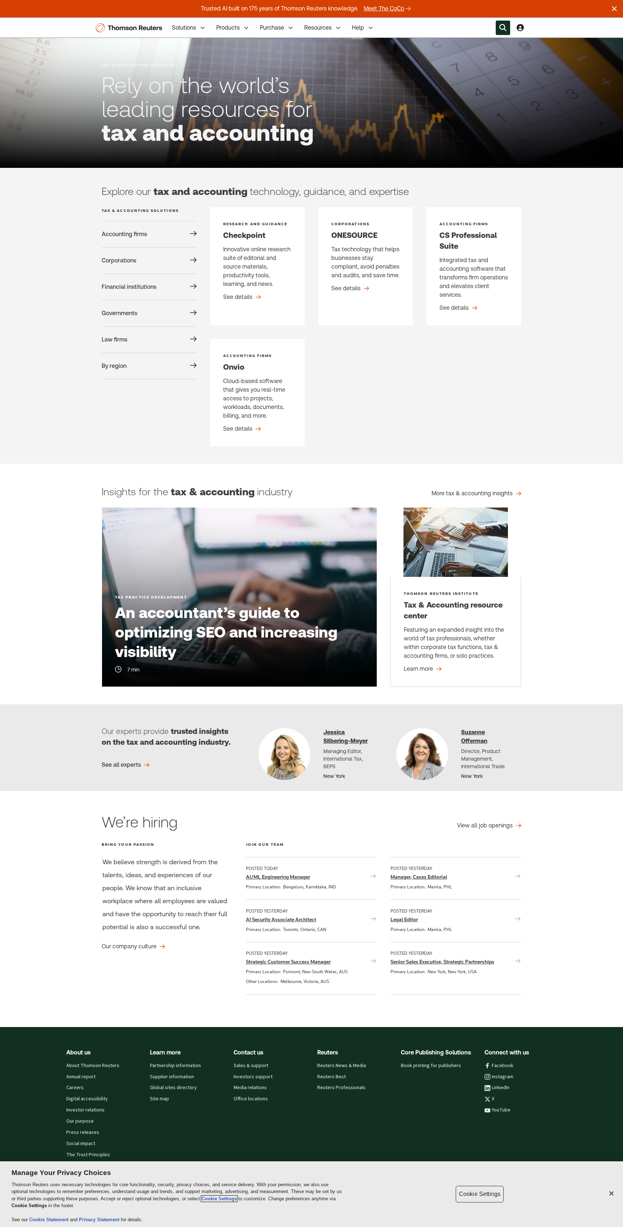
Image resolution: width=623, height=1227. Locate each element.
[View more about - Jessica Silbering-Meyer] (284, 754)
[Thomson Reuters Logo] (130, 27)
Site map (159, 1099)
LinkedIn (500, 1087)
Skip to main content (32, 23)
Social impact (80, 1143)
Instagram (502, 1077)
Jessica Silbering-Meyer (345, 736)
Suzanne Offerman (474, 736)
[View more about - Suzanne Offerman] (422, 754)
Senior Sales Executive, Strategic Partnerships (442, 961)
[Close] (611, 1193)
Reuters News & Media (341, 1065)
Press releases (82, 1132)
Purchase (272, 27)
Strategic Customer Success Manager (288, 961)
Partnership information (175, 1065)
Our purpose (80, 1121)
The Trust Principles (88, 1155)
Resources (318, 27)
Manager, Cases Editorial (418, 877)
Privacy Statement (100, 1219)
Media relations (250, 1087)
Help (358, 27)
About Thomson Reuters (92, 1065)
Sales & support (251, 1065)
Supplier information (172, 1077)
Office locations (251, 1099)
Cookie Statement (49, 1219)
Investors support (253, 1077)
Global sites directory (173, 1087)
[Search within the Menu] (503, 28)
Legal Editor (404, 919)
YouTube (501, 1110)
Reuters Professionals (341, 1087)
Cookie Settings (219, 1198)
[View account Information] (520, 28)
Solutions (184, 27)
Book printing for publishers (431, 1065)
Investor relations (85, 1110)
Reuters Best (331, 1077)
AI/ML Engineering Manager (278, 877)
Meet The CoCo (384, 8)
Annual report (81, 1077)
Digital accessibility (87, 1099)
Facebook (502, 1065)
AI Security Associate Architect (281, 919)
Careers (75, 1087)
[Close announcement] (614, 8)
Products (228, 27)
